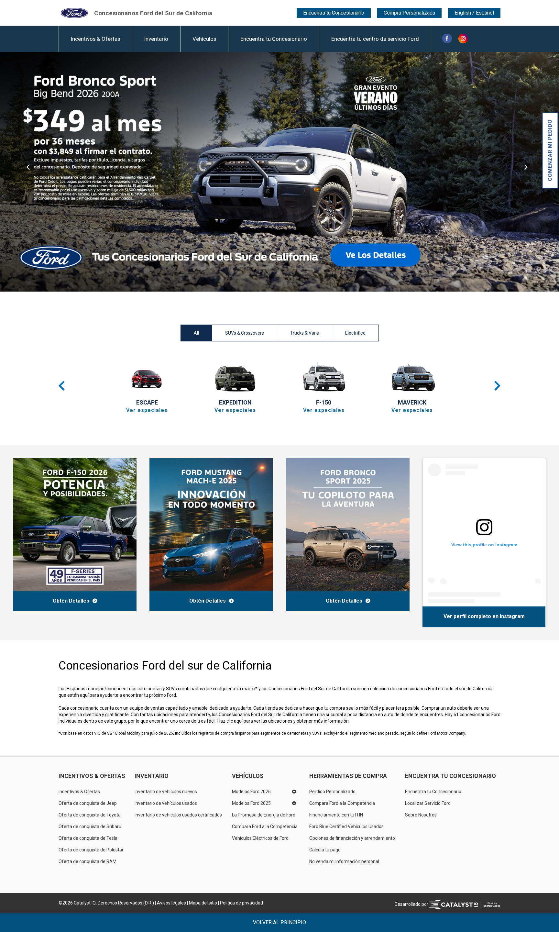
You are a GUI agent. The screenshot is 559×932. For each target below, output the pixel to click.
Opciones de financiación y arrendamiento (352, 838)
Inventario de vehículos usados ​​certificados (178, 814)
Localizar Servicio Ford (428, 803)
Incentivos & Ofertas (95, 39)
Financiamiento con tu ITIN (336, 814)
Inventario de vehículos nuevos (166, 791)
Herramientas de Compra (348, 776)
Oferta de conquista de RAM (87, 861)
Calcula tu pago (325, 849)
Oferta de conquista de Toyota (90, 814)
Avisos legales (171, 902)
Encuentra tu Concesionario (333, 13)
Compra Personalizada (409, 13)
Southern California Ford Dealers (153, 13)
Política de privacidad (241, 902)
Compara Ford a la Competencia (265, 826)
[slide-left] (28, 172)
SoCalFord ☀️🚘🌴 (448, 616)
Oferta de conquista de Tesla (88, 838)
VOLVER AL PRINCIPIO (279, 922)
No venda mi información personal (344, 861)
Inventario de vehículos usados (166, 803)
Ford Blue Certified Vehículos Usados (346, 826)
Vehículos (204, 39)
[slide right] (531, 172)
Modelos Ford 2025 (251, 803)
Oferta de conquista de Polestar (91, 849)
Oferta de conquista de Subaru (90, 826)
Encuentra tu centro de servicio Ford (375, 39)
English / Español (474, 13)
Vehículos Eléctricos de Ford (260, 838)
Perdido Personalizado (332, 791)
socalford (484, 616)
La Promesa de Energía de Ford (263, 814)
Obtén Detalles (71, 601)
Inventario (156, 39)
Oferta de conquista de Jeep (88, 803)
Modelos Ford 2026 (251, 791)
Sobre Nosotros (421, 814)
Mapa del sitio (203, 902)
